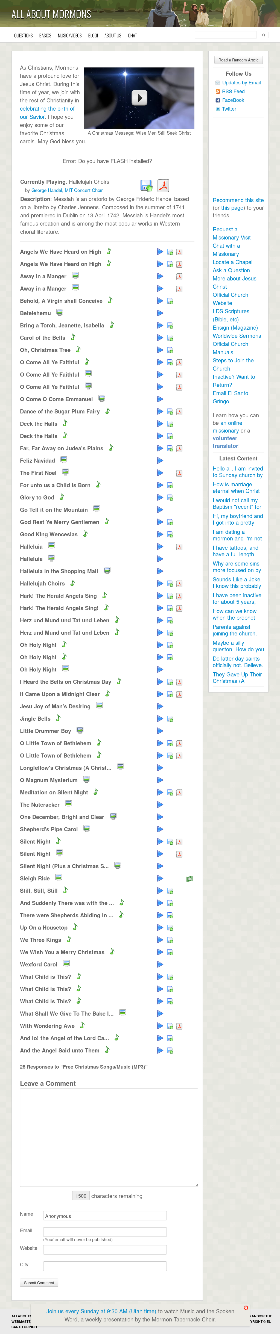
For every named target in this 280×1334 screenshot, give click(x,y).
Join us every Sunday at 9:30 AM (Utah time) (101, 1311)
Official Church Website (230, 299)
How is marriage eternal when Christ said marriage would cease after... (237, 494)
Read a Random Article (238, 60)
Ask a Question (231, 270)
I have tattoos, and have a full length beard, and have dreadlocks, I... (235, 557)
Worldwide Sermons (237, 335)
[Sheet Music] (162, 186)
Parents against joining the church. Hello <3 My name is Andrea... (237, 636)
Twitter (229, 108)
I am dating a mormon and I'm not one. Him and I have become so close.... (237, 541)
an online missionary (227, 426)
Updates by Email (241, 82)
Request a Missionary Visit (232, 233)
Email (26, 1230)
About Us (112, 35)
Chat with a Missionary (226, 249)
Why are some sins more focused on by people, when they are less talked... (237, 573)
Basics (45, 35)
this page (232, 207)
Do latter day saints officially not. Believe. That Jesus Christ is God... (238, 668)
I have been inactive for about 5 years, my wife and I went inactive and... (237, 605)
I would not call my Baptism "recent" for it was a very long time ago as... (237, 509)
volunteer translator (225, 441)
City (24, 1264)
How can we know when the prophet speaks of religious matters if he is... (235, 620)
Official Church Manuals (230, 348)
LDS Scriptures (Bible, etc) (231, 315)
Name (26, 1213)
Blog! (93, 35)
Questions (23, 35)
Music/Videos (70, 35)
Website (28, 1247)
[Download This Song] (146, 186)
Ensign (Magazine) (235, 327)
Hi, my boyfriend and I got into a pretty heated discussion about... (238, 525)
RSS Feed (233, 90)
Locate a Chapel (232, 262)
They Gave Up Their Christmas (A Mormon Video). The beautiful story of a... (238, 684)
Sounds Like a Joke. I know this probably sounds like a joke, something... (237, 589)
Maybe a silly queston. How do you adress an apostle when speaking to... (238, 652)
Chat (132, 35)
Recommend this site (238, 200)
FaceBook (233, 99)
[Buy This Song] (189, 878)
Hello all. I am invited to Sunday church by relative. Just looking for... (238, 478)
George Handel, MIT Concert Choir (67, 190)
